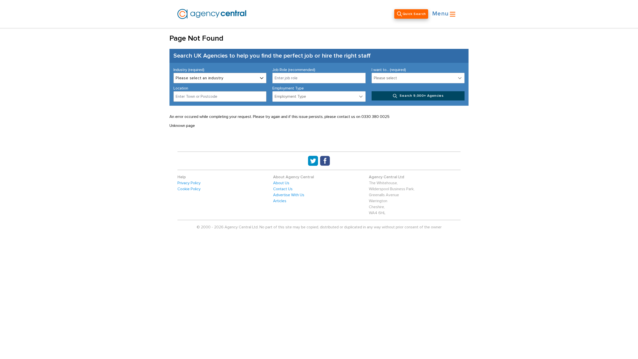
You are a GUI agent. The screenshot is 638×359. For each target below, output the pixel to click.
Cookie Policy (189, 189)
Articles (279, 201)
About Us (281, 183)
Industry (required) (188, 70)
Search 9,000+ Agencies (421, 95)
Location (180, 88)
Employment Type (288, 88)
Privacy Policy (189, 183)
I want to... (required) (389, 70)
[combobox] (219, 96)
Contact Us (283, 189)
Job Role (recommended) (293, 70)
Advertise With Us (288, 195)
